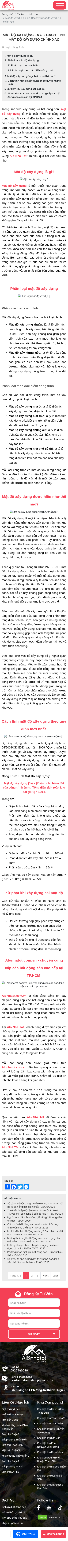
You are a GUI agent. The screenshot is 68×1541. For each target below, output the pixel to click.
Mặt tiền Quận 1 (10, 1419)
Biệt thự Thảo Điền (12, 1445)
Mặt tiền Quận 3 (11, 1450)
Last (55, 1275)
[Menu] (60, 5)
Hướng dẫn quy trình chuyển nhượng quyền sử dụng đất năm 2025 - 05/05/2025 (33, 1246)
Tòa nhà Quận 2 (11, 1461)
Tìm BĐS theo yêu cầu (14, 1517)
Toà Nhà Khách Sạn (13, 1414)
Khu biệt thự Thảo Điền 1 (50, 1423)
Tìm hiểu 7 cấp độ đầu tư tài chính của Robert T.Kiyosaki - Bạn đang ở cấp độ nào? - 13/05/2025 (35, 1212)
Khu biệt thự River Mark (50, 1452)
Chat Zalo (28, 1534)
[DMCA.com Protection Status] (50, 1516)
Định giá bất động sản (14, 1507)
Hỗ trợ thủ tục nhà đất (14, 1512)
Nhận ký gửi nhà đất (13, 1523)
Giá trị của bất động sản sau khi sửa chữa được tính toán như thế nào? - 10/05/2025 (33, 1226)
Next (45, 1275)
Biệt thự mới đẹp (11, 1409)
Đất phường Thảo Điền (14, 1439)
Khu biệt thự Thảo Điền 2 (15, 1455)
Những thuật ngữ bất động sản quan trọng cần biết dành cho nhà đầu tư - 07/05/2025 (33, 1239)
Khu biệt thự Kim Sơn (48, 1437)
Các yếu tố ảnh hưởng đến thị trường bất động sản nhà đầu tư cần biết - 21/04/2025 (33, 1260)
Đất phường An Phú (12, 1466)
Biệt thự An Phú (10, 1471)
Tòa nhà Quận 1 (10, 1434)
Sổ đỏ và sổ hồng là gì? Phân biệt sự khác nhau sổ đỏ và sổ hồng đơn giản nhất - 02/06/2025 (34, 1205)
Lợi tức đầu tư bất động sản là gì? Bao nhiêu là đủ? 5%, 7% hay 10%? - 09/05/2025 (35, 1233)
